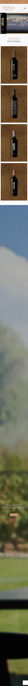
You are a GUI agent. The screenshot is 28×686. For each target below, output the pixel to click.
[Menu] (25, 8)
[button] (2, 23)
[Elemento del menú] (3, 2)
